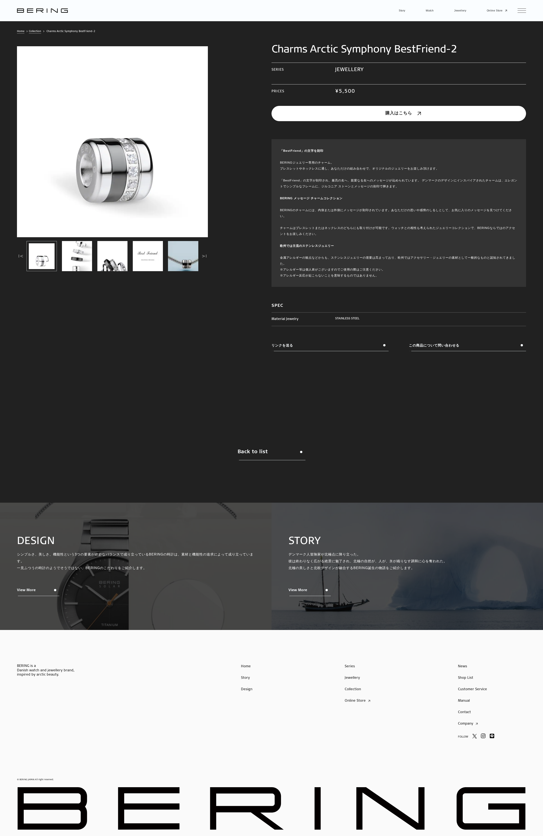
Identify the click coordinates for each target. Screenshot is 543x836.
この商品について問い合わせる (434, 345)
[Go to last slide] (20, 256)
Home (20, 31)
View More (26, 590)
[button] (42, 256)
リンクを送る (282, 345)
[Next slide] (204, 256)
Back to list (253, 452)
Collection (35, 31)
